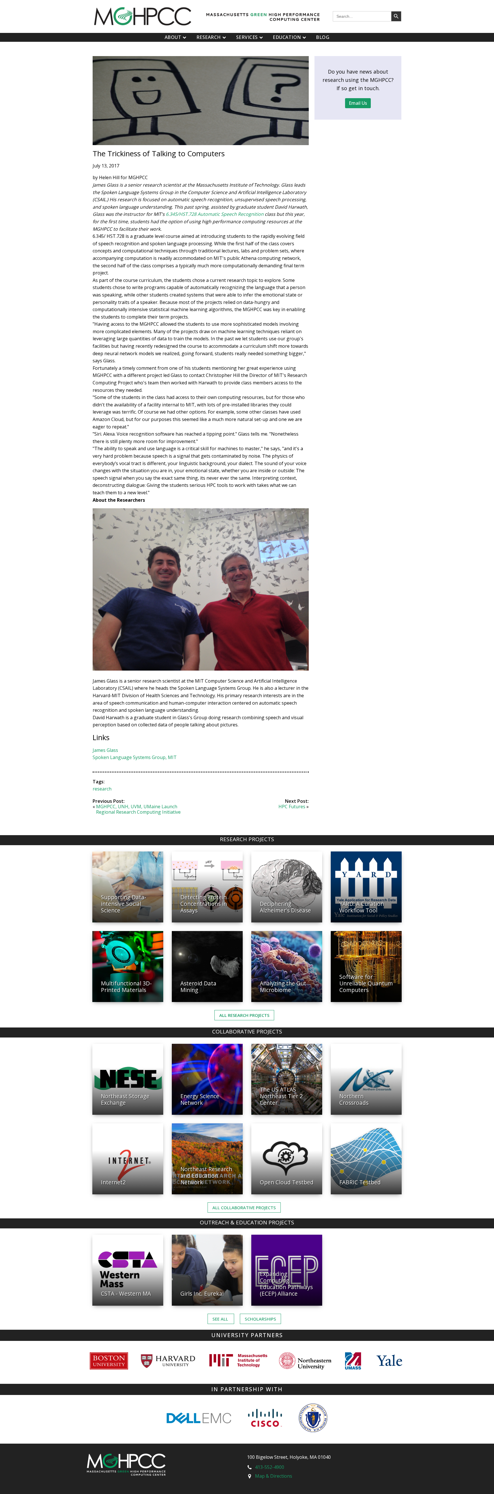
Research (208, 37)
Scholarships (260, 1319)
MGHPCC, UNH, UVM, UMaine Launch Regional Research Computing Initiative (138, 809)
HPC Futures (291, 806)
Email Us (358, 103)
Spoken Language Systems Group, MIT (135, 757)
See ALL (220, 1319)
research (102, 789)
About (173, 37)
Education (287, 37)
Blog (322, 37)
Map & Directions (273, 1476)
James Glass (105, 750)
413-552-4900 (269, 1467)
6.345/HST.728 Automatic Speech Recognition (215, 214)
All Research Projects (244, 1015)
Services (247, 37)
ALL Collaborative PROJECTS (244, 1207)
